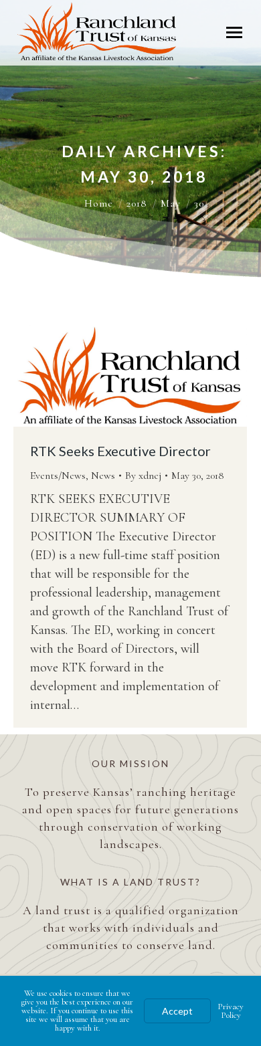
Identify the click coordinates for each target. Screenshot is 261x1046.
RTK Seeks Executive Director (120, 451)
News (103, 475)
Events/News (58, 475)
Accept (177, 1011)
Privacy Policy (230, 1011)
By (143, 475)
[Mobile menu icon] (234, 32)
